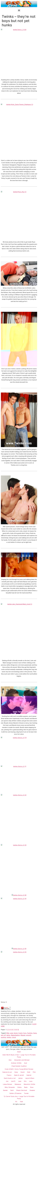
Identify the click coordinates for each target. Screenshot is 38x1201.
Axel (25, 1063)
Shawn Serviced (21, 1090)
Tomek (26, 1093)
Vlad (21, 1101)
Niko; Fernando (10, 1087)
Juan (19, 1081)
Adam (19, 1052)
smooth (28, 1035)
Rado (26, 1087)
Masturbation (15, 1035)
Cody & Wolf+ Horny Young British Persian (19, 1069)
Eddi (28, 1072)
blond (15, 1033)
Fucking (29, 1033)
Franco (9, 1075)
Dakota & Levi (7, 1072)
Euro (24, 1033)
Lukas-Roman (7, 1084)
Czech (20, 1033)
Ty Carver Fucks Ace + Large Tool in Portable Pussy (19, 1097)
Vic (16, 1101)
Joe (7, 1081)
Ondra (19, 1087)
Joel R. (13, 1081)
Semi (12, 1090)
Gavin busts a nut (10, 1078)
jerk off (3, 1035)
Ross (31, 1087)
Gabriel (29, 1075)
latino (8, 1035)
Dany (16, 1072)
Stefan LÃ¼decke (15, 1093)
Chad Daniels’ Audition (19, 1066)
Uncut (14, 1037)
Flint (34, 1072)
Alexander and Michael (21, 1060)
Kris (25, 1081)
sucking (3, 1037)
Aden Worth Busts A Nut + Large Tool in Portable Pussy (19, 1056)
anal (11, 1033)
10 (18, 1029)
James (20, 1078)
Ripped (23, 1035)
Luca (30, 1081)
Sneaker (32, 1090)
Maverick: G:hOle (29, 1084)
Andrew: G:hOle (16, 1063)
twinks (9, 1037)
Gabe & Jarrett (19, 1075)
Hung (35, 1033)
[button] (19, 10)
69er (7, 1033)
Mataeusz (18, 1084)
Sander (5, 1090)
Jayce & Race (29, 1078)
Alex (10, 1060)
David (22, 1072)
